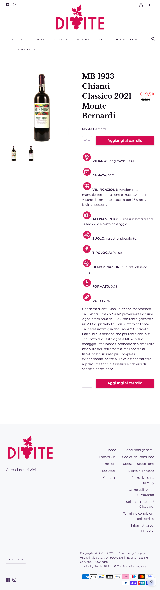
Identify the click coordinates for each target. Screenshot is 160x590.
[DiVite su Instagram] (14, 580)
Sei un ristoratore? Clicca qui (140, 504)
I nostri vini (49, 39)
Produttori (127, 39)
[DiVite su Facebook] (8, 580)
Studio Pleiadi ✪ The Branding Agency (120, 566)
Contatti (26, 49)
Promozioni (90, 39)
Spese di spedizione (138, 464)
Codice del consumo (138, 457)
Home (17, 39)
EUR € (14, 559)
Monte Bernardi (94, 129)
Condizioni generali (139, 450)
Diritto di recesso (141, 471)
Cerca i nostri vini (21, 470)
